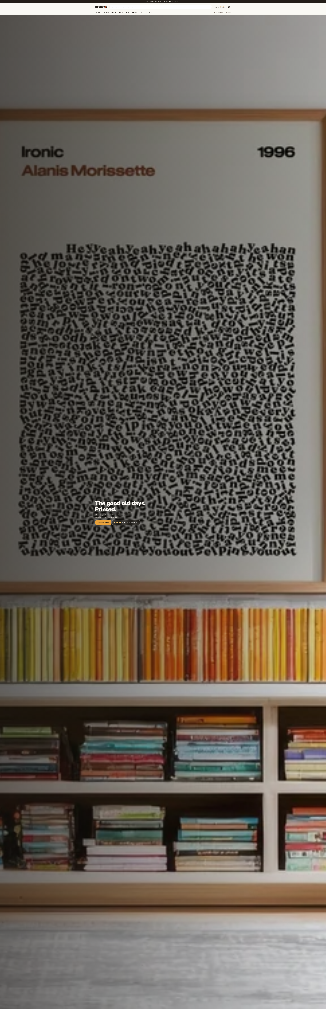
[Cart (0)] (229, 7)
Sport (128, 12)
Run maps (149, 12)
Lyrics (113, 12)
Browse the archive (103, 522)
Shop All (98, 12)
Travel (120, 12)
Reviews (220, 12)
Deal (141, 12)
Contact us (228, 12)
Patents (135, 12)
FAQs (215, 12)
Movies (106, 12)
